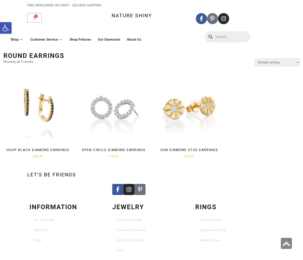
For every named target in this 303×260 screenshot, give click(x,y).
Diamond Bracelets (130, 240)
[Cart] (34, 17)
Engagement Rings (213, 230)
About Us (134, 39)
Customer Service (44, 39)
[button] (6, 28)
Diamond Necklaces (131, 230)
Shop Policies (80, 39)
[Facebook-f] (201, 18)
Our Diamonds (109, 39)
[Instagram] (223, 18)
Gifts (120, 250)
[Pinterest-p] (212, 18)
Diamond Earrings (129, 220)
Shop (15, 39)
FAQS (38, 240)
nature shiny (132, 15)
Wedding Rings (210, 240)
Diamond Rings (210, 220)
